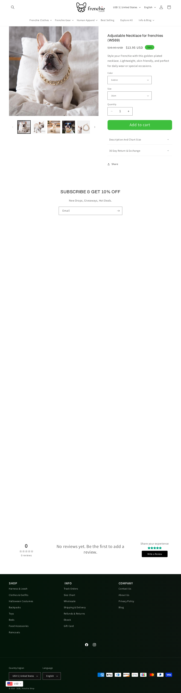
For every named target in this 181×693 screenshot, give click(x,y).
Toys (11, 613)
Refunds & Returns (74, 613)
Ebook (67, 619)
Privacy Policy (126, 601)
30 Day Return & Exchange (124, 150)
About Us (124, 595)
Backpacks (15, 607)
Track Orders (71, 588)
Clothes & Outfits (18, 595)
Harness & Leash (18, 588)
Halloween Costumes (21, 601)
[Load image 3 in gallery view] (53, 127)
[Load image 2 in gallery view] (38, 127)
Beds (11, 619)
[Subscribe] (118, 211)
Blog (121, 607)
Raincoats (14, 632)
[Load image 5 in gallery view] (83, 127)
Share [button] (115, 164)
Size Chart (69, 595)
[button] (13, 7)
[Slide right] (95, 127)
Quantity (111, 104)
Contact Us (125, 588)
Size (109, 88)
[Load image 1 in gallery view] (24, 127)
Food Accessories (19, 626)
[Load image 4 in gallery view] (68, 127)
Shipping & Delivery (75, 607)
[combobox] (14, 684)
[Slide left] (13, 127)
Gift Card (69, 626)
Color (110, 72)
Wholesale (70, 601)
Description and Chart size (125, 139)
